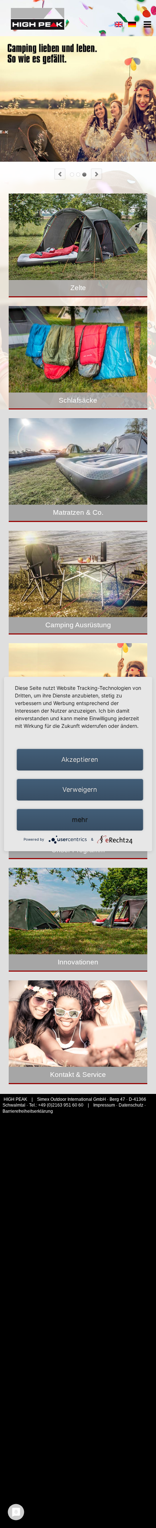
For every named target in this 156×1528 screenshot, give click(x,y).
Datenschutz (131, 1105)
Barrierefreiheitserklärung (28, 1111)
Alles (84, 174)
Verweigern (79, 789)
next (96, 174)
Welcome (72, 174)
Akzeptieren (79, 759)
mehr (80, 819)
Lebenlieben (78, 174)
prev (59, 174)
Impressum (104, 1105)
